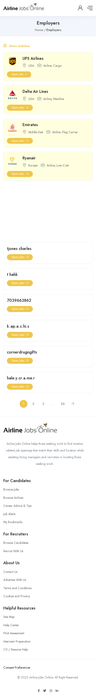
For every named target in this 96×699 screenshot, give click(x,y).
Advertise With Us (14, 580)
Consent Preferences (16, 667)
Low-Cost (62, 165)
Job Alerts (9, 514)
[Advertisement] (48, 210)
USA (31, 65)
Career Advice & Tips (17, 505)
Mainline (58, 99)
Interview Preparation (17, 641)
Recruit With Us (13, 551)
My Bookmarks (12, 522)
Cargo (57, 65)
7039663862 (19, 300)
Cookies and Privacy (16, 596)
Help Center (11, 625)
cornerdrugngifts (22, 352)
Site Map (9, 617)
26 (63, 403)
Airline (47, 65)
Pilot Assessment (13, 633)
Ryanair (29, 158)
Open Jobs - (19, 107)
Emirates (30, 125)
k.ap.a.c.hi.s (18, 326)
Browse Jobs (11, 489)
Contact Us (10, 572)
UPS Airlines (33, 58)
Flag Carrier (70, 132)
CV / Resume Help (15, 649)
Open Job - (19, 74)
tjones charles (19, 249)
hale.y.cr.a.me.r (21, 378)
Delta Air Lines (35, 91)
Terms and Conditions (17, 588)
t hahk (12, 274)
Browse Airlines (13, 497)
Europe (33, 165)
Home (39, 29)
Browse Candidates (15, 543)
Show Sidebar (19, 46)
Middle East (35, 132)
